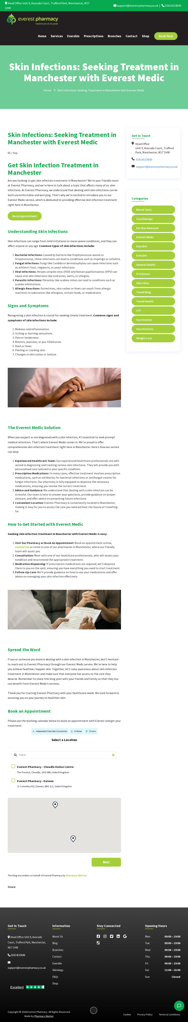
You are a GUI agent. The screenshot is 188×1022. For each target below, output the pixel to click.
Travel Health (144, 301)
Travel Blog (143, 292)
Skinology (57, 970)
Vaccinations (144, 329)
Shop (145, 36)
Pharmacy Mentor (76, 875)
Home (42, 36)
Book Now (166, 36)
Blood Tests (143, 209)
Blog (55, 943)
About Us (57, 936)
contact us (22, 547)
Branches (114, 36)
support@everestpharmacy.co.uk (137, 5)
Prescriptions (93, 36)
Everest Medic (145, 237)
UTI (138, 310)
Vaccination (144, 320)
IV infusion (143, 274)
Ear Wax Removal (147, 228)
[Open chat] (179, 1006)
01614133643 (172, 5)
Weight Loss (144, 338)
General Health (145, 264)
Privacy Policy (145, 1014)
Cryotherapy (144, 219)
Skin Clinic (142, 283)
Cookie (127, 1014)
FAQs (55, 977)
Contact (132, 36)
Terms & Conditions (169, 1014)
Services (57, 36)
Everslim (73, 36)
